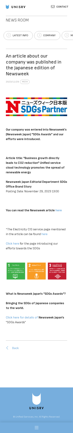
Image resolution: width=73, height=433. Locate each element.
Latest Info (20, 35)
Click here (12, 243)
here (44, 234)
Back (15, 348)
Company (49, 35)
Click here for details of (22, 317)
